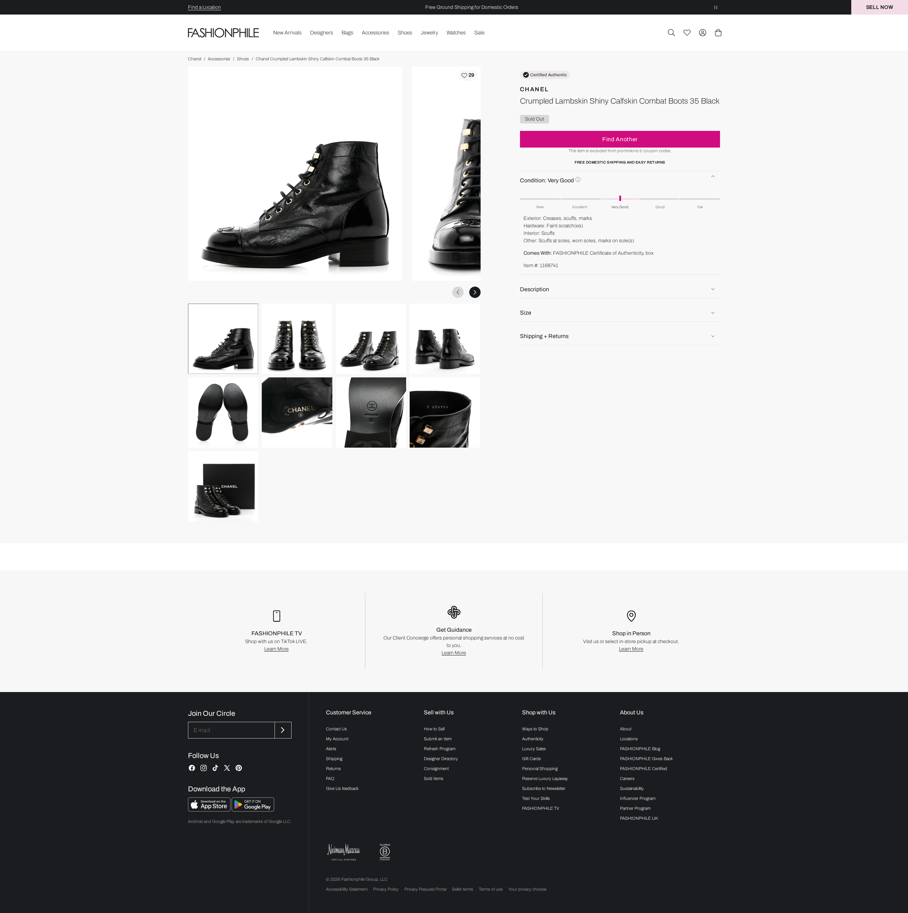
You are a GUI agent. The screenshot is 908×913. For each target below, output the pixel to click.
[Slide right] (475, 292)
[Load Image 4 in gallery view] (445, 339)
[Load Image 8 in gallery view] (445, 412)
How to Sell (434, 728)
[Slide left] (458, 292)
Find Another (620, 139)
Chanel (194, 58)
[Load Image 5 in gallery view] (223, 412)
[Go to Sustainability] (385, 852)
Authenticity (532, 738)
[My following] (687, 33)
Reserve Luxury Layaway (545, 778)
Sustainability (632, 788)
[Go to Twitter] (227, 768)
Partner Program (635, 808)
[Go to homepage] (224, 32)
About (625, 728)
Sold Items (433, 778)
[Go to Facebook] (192, 768)
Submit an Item (438, 738)
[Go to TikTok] (215, 768)
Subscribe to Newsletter (543, 788)
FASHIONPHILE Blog (640, 748)
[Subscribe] (282, 730)
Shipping (334, 758)
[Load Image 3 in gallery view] (371, 339)
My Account (337, 738)
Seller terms (462, 889)
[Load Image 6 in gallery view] (297, 412)
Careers (627, 778)
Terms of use (491, 889)
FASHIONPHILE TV (540, 808)
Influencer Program (637, 798)
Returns (333, 768)
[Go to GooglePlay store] (253, 810)
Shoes (243, 58)
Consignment (436, 768)
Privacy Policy (386, 889)
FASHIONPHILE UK (639, 818)
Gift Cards (531, 758)
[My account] (703, 33)
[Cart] (718, 33)
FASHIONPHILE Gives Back (646, 758)
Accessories (219, 58)
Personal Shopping (540, 768)
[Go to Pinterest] (239, 768)
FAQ (330, 778)
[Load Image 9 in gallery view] (223, 486)
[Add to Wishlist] (468, 75)
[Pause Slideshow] (716, 7)
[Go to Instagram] (203, 768)
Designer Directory (441, 758)
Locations (629, 738)
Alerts (331, 748)
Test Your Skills (536, 798)
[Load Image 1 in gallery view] (223, 339)
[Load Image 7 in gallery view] (371, 412)
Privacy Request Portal (425, 889)
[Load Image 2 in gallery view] (297, 339)
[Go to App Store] (210, 810)
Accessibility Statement (346, 889)
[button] (671, 33)
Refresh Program (439, 748)
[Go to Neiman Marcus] (343, 852)
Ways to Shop (535, 728)
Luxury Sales (534, 748)
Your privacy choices (527, 889)
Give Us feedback (342, 788)
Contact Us (336, 728)
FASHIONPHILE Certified (643, 768)
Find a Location (204, 7)
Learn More (276, 649)
